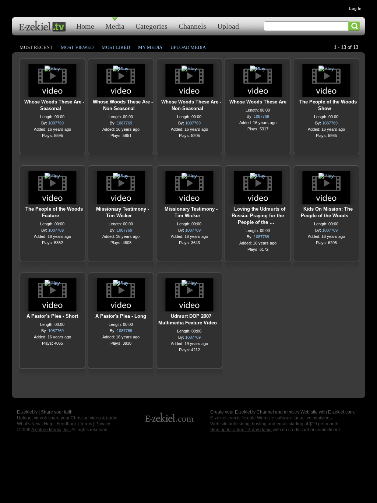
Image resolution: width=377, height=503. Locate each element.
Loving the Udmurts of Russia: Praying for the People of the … (258, 215)
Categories (151, 26)
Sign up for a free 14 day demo (241, 429)
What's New (28, 423)
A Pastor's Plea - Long (120, 316)
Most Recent (36, 47)
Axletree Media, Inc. (51, 429)
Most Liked (116, 47)
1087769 (56, 123)
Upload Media (188, 47)
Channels (192, 26)
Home (85, 26)
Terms (86, 423)
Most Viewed (77, 47)
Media (114, 26)
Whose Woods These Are (257, 102)
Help (48, 423)
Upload (228, 26)
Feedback (67, 423)
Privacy (102, 423)
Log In (355, 8)
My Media (150, 47)
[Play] (52, 70)
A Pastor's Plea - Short (52, 316)
